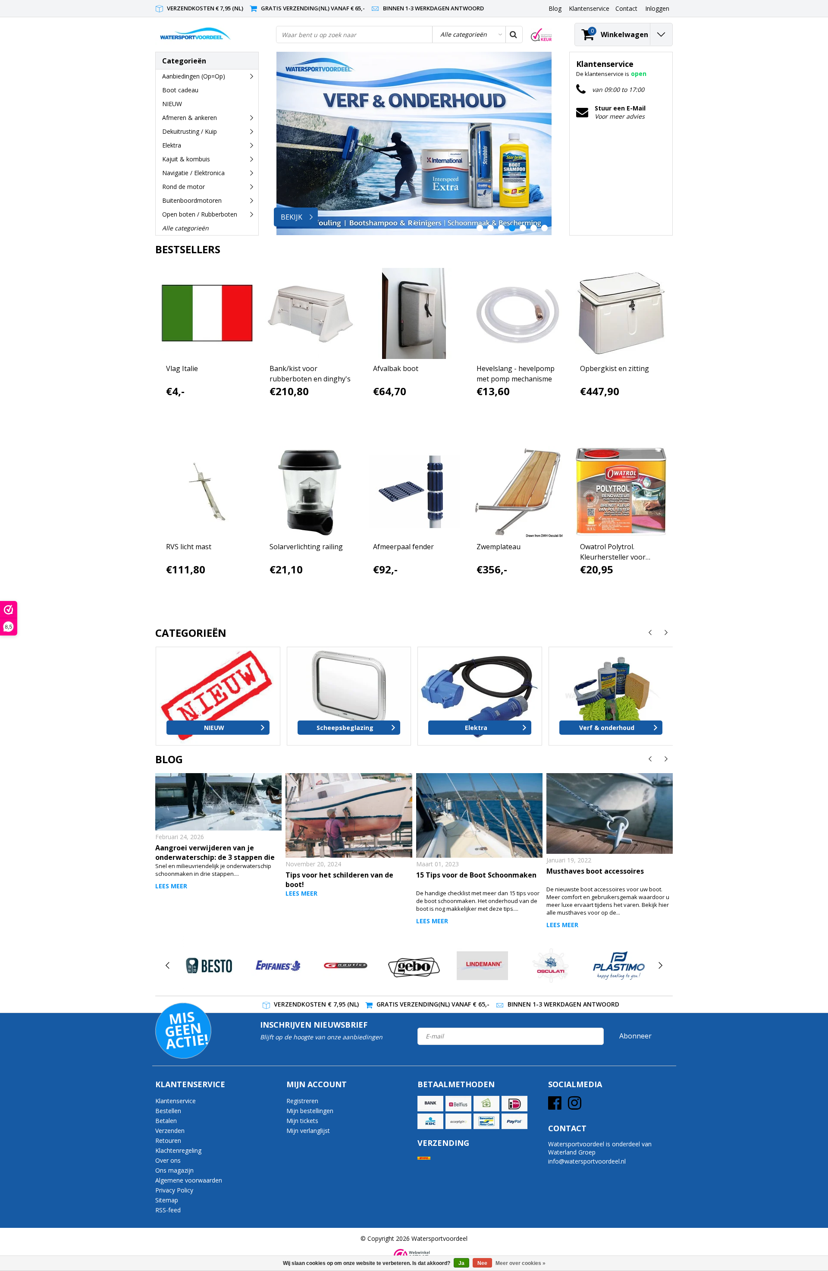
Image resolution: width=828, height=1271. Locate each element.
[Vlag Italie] (207, 313)
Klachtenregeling (178, 1150)
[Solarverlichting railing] (310, 491)
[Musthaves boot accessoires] (609, 813)
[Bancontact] (486, 1121)
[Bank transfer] (430, 1103)
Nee (482, 1263)
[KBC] (430, 1121)
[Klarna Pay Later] (458, 1121)
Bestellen (168, 1111)
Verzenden (170, 1130)
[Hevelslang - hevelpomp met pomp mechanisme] (517, 313)
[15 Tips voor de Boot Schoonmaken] (479, 815)
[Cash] (486, 1103)
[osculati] (550, 965)
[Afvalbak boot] (414, 313)
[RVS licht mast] (207, 491)
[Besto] (209, 965)
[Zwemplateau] (517, 491)
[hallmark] (541, 34)
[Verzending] (423, 1158)
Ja (461, 1263)
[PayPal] (514, 1121)
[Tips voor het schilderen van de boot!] (348, 815)
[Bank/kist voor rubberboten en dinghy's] (310, 313)
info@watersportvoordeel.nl (587, 1161)
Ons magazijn (174, 1170)
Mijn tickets (302, 1121)
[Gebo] (413, 965)
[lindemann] (482, 965)
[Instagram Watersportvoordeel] (574, 1106)
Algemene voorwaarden (188, 1180)
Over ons (168, 1160)
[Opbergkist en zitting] (621, 313)
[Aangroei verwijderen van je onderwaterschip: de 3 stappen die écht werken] (218, 802)
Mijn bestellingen (309, 1111)
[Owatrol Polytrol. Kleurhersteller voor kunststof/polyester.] (621, 491)
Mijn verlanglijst (308, 1130)
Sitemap (166, 1200)
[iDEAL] (514, 1103)
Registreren (302, 1101)
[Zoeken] (513, 34)
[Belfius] (458, 1103)
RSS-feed (168, 1210)
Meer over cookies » (521, 1263)
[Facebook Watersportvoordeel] (554, 1106)
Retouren (168, 1140)
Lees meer (171, 886)
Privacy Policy (174, 1190)
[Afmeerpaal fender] (414, 491)
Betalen (166, 1121)
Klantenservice (175, 1101)
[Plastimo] (618, 965)
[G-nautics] (345, 965)
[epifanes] (277, 965)
